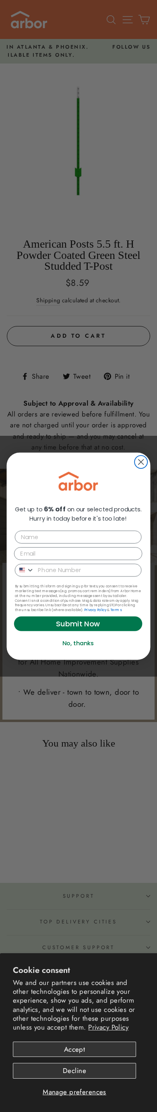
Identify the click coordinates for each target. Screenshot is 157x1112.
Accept (74, 1049)
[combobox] (25, 570)
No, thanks (78, 643)
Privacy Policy (108, 1027)
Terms (115, 609)
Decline (74, 1070)
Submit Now (78, 623)
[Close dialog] (140, 461)
